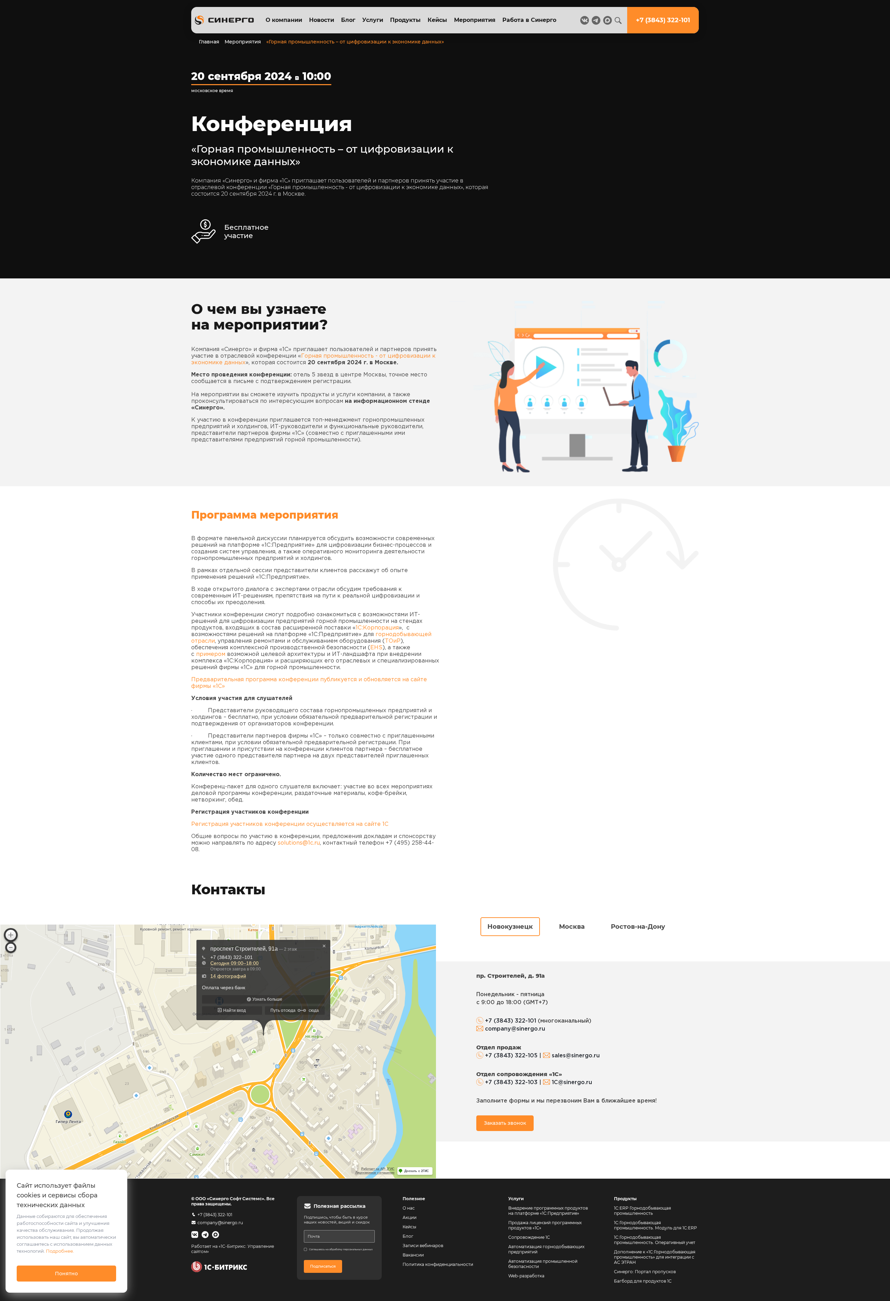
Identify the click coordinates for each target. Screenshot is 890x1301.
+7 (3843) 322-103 (511, 1082)
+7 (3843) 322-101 (510, 1021)
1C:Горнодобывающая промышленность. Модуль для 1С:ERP (655, 1225)
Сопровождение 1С (529, 1237)
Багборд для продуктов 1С (643, 1281)
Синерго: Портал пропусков (645, 1271)
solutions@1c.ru (299, 843)
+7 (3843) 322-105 (511, 1055)
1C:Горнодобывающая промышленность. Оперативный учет (654, 1240)
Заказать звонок (505, 1123)
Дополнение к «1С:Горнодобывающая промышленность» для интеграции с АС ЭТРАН (654, 1257)
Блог (348, 20)
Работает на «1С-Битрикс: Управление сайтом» (232, 1249)
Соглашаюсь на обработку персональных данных (341, 1249)
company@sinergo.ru (515, 1029)
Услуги (372, 20)
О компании (284, 20)
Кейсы (437, 20)
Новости (321, 20)
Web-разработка (526, 1275)
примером (210, 654)
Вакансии (413, 1255)
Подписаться (323, 1266)
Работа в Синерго (529, 20)
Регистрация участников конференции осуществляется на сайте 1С (289, 824)
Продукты (405, 20)
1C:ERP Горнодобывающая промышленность (642, 1210)
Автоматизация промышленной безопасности (543, 1264)
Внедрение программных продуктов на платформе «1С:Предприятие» (548, 1210)
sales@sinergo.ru (576, 1055)
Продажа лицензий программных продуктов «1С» (545, 1225)
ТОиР (392, 641)
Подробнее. (60, 1251)
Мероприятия (474, 20)
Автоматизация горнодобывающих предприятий (546, 1249)
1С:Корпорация (377, 628)
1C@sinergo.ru (572, 1082)
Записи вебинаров (423, 1245)
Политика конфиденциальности (438, 1264)
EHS (376, 647)
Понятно (66, 1273)
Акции (409, 1217)
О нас (409, 1208)
